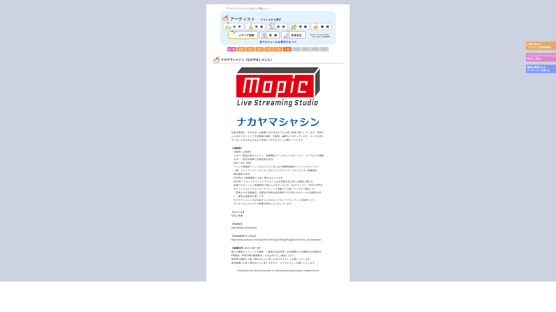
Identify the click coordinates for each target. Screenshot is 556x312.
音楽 (255, 26)
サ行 (259, 49)
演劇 (299, 26)
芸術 (277, 26)
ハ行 (287, 49)
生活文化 (293, 35)
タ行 (268, 49)
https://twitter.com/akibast (244, 227)
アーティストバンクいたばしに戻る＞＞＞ (248, 8)
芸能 (269, 35)
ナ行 (278, 49)
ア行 (241, 49)
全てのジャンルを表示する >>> (278, 41)
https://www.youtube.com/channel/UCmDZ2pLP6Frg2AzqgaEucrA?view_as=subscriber (276, 239)
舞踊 (321, 26)
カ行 (250, 49)
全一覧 (231, 49)
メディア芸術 (243, 35)
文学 (233, 26)
